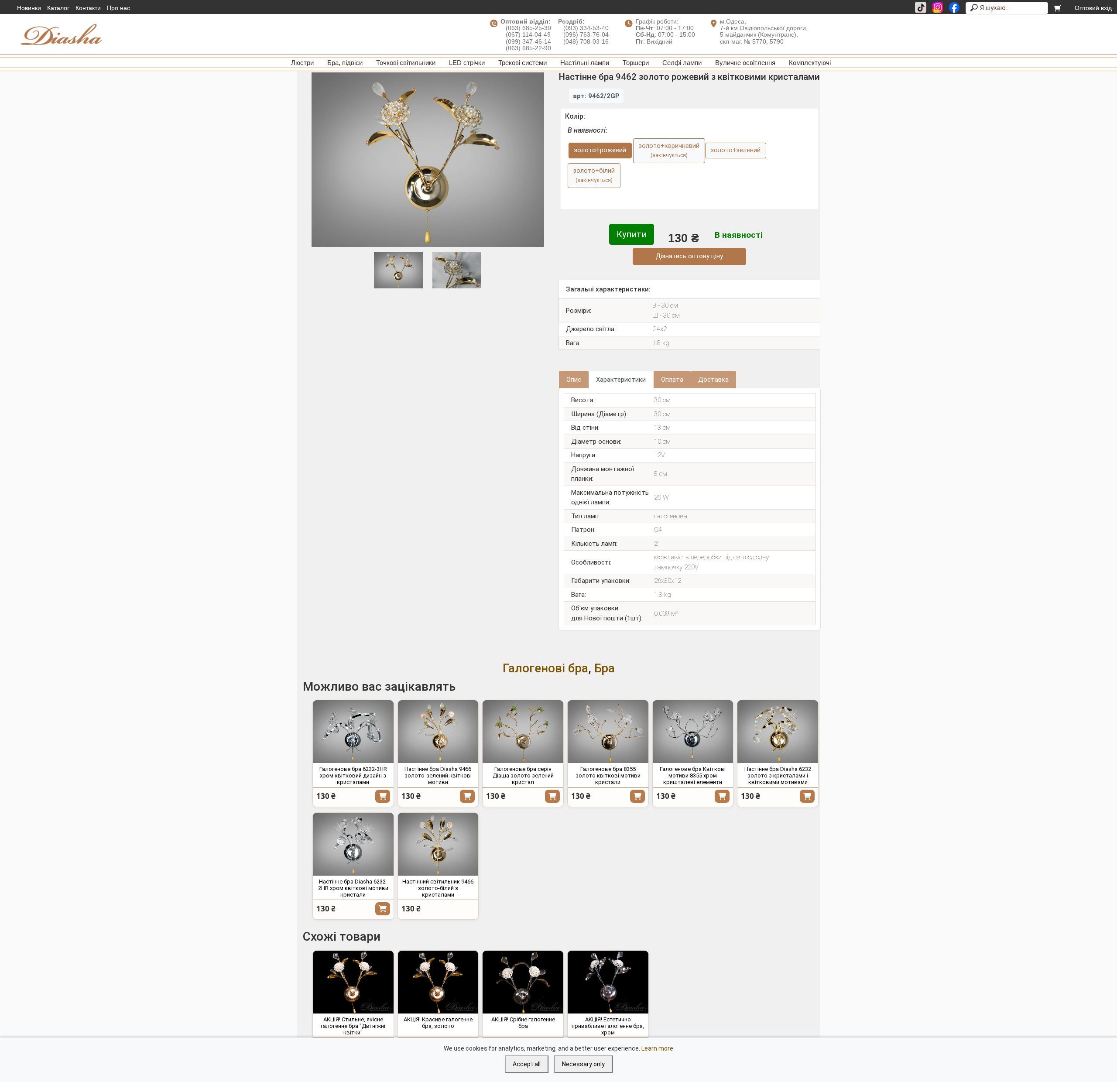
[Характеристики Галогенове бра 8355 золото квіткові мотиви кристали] (608, 731)
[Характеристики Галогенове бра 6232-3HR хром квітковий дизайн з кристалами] (353, 731)
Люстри (302, 62)
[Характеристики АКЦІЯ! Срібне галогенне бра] (523, 982)
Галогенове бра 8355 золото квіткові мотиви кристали (608, 775)
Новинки (29, 7)
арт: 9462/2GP (596, 96)
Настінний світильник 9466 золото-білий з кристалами (437, 888)
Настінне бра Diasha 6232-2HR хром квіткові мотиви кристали (353, 888)
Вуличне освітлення (745, 62)
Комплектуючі (810, 62)
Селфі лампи (682, 62)
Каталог (58, 7)
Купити (632, 234)
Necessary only (583, 1064)
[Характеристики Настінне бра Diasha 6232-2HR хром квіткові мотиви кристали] (353, 844)
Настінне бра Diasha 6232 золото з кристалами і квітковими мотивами (777, 775)
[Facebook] (954, 7)
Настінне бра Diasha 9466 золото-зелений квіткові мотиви (438, 775)
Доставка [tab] (713, 379)
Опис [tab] (573, 379)
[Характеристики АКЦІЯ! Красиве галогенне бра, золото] (438, 982)
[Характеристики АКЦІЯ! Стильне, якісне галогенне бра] (353, 982)
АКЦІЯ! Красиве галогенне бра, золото (438, 1022)
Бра (604, 668)
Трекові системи (522, 62)
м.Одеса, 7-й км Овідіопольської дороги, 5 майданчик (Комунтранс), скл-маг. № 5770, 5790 (764, 31)
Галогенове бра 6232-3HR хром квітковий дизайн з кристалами (353, 775)
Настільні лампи (584, 62)
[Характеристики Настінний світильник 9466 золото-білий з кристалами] (438, 844)
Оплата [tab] (672, 379)
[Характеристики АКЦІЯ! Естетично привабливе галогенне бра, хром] (608, 982)
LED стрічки (467, 62)
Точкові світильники (405, 62)
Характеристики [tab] (621, 379)
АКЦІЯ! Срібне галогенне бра (523, 1022)
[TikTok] (920, 7)
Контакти (88, 7)
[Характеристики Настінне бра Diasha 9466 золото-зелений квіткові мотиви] (438, 731)
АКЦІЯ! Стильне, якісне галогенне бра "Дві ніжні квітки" (353, 1026)
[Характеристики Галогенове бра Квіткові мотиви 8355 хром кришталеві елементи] (693, 731)
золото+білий (594, 175)
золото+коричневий (669, 150)
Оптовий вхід (1093, 7)
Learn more (657, 1048)
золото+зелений (736, 150)
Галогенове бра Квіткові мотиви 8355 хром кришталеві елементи (693, 775)
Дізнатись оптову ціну (689, 256)
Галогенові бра (545, 668)
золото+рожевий (600, 150)
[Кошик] (1058, 7)
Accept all (527, 1064)
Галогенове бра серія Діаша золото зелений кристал (523, 775)
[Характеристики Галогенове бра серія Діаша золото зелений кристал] (523, 731)
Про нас (118, 7)
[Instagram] (937, 7)
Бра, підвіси (345, 62)
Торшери (636, 62)
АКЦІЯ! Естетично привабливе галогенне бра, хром (608, 1026)
